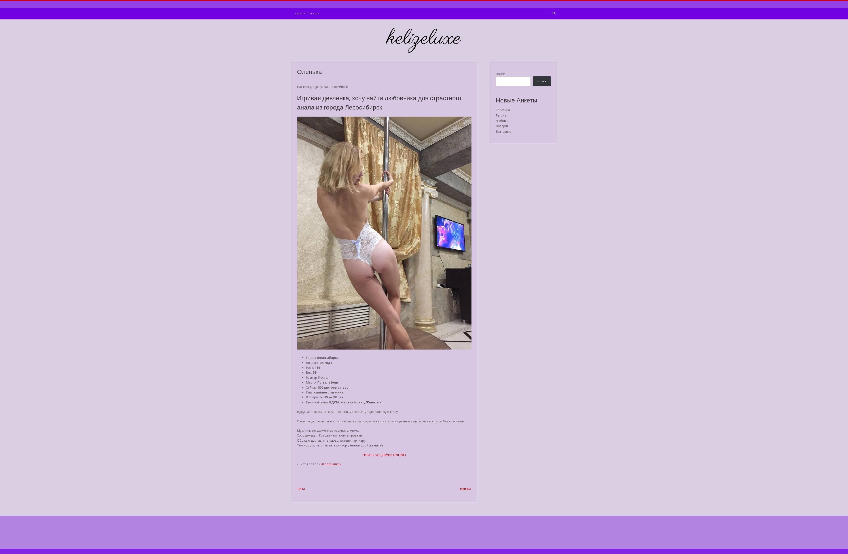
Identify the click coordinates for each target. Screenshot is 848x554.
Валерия (502, 126)
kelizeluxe (424, 38)
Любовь (502, 121)
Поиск (500, 74)
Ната (301, 489)
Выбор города (307, 13)
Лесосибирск (331, 464)
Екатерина (503, 131)
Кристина (503, 110)
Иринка (465, 489)
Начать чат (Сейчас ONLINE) (384, 455)
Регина (501, 115)
